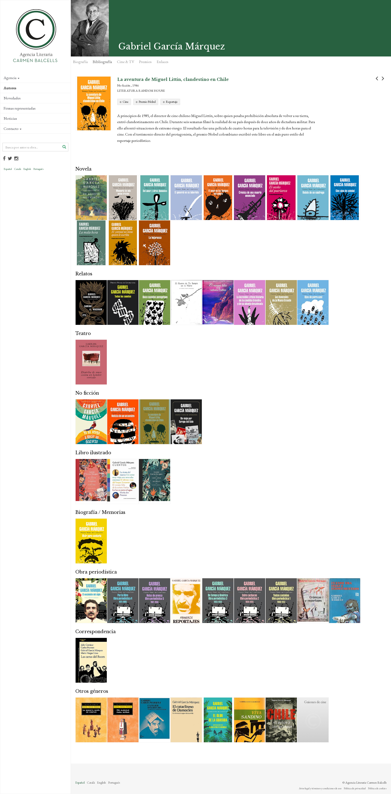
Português (38, 169)
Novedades (12, 98)
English (27, 169)
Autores (10, 87)
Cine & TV (125, 61)
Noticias (10, 118)
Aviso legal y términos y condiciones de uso (320, 788)
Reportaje (172, 102)
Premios (145, 61)
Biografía (80, 61)
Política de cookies (377, 788)
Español (8, 169)
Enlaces (162, 61)
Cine (126, 102)
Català (17, 169)
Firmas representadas (20, 108)
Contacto (11, 128)
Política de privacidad (355, 788)
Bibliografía (102, 61)
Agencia (10, 77)
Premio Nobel (147, 102)
